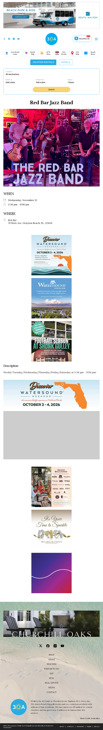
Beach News (93, 53)
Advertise (80, 726)
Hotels (65, 62)
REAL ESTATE (51, 683)
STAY (51, 678)
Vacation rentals (43, 62)
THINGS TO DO (51, 669)
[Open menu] (96, 39)
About (62, 726)
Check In (9, 80)
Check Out (40, 80)
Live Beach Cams (15, 53)
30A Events (63, 53)
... (21, 82)
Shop (51, 655)
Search (51, 89)
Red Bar (12, 220)
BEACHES (51, 664)
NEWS (51, 659)
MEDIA (51, 687)
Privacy (97, 726)
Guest (70, 80)
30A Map (77, 53)
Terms (89, 726)
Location (9, 72)
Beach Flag (32, 53)
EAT (52, 673)
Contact (52, 692)
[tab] (43, 62)
